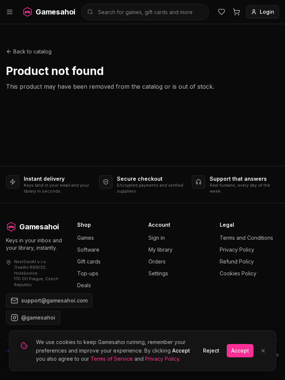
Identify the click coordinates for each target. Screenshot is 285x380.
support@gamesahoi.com (54, 300)
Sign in (156, 238)
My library (160, 249)
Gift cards (89, 261)
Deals (84, 285)
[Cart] (236, 12)
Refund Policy (237, 261)
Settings (158, 273)
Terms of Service (112, 359)
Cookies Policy (238, 273)
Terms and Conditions (246, 238)
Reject (211, 350)
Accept (240, 350)
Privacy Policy (237, 249)
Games (85, 238)
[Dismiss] (263, 350)
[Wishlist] (221, 12)
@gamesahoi (38, 317)
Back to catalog (32, 51)
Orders (157, 261)
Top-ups (87, 273)
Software (88, 249)
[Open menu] (9, 12)
